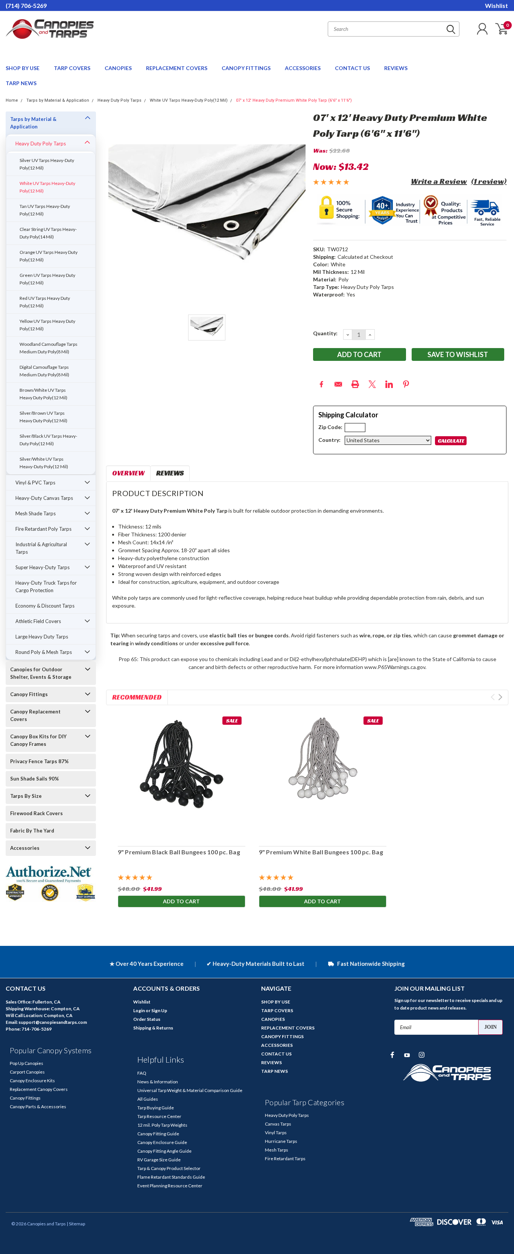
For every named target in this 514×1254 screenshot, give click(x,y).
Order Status (146, 1019)
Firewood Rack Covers (36, 813)
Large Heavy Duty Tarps (41, 637)
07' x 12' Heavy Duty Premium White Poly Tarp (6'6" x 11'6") (294, 100)
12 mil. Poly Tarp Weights (162, 1125)
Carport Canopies (27, 1072)
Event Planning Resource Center (169, 1185)
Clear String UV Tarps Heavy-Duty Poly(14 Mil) (48, 233)
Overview (128, 473)
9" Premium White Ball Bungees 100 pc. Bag (321, 851)
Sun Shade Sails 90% (34, 779)
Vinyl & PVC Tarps (35, 483)
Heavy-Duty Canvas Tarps (44, 498)
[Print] (355, 384)
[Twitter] (372, 384)
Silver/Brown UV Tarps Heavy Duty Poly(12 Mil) (43, 416)
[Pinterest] (406, 384)
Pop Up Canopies (26, 1063)
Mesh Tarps (276, 1150)
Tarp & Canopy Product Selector (169, 1168)
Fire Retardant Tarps (285, 1158)
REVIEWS (396, 68)
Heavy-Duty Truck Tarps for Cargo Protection (46, 586)
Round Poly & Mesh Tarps (43, 652)
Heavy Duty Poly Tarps (119, 100)
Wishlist (496, 5)
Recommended (137, 697)
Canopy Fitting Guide (158, 1133)
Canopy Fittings (29, 694)
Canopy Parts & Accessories (38, 1106)
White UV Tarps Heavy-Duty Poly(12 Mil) (189, 100)
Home (12, 100)
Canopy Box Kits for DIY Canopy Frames (38, 740)
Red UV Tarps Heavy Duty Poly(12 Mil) (45, 302)
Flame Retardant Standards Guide (171, 1177)
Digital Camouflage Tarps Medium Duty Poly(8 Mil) (44, 370)
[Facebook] (321, 384)
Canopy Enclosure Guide (162, 1142)
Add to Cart (181, 901)
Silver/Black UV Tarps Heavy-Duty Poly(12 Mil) (48, 439)
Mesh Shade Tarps (35, 513)
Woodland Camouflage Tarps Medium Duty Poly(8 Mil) (49, 347)
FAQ (141, 1073)
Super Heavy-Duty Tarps (42, 567)
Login (139, 1010)
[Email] (338, 384)
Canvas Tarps (278, 1124)
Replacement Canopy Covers (39, 1089)
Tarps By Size (26, 796)
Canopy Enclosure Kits (32, 1080)
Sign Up (159, 1010)
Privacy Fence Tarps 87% (39, 761)
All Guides (147, 1099)
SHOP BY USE (23, 68)
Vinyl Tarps (276, 1132)
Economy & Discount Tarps (45, 606)
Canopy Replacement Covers (35, 715)
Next (500, 697)
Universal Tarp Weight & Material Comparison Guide (189, 1090)
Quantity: (325, 333)
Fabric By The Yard (32, 831)
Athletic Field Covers (38, 621)
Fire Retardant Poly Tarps (43, 529)
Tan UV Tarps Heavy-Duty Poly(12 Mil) (45, 210)
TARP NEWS (21, 83)
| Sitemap (76, 1224)
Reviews (170, 473)
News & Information (157, 1081)
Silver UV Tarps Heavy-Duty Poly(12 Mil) (47, 164)
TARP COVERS (72, 68)
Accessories (25, 848)
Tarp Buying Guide (155, 1107)
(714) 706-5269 (26, 5)
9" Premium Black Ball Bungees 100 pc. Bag (178, 851)
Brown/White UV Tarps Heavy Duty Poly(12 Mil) (43, 393)
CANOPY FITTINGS (247, 68)
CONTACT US (353, 68)
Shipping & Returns (153, 1028)
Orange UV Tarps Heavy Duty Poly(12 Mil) (49, 256)
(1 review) (488, 181)
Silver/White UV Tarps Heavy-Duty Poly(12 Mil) (44, 462)
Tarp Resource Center (159, 1116)
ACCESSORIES (303, 68)
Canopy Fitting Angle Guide (164, 1151)
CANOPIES (119, 68)
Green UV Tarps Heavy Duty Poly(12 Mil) (47, 279)
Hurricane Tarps (281, 1141)
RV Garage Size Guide (159, 1159)
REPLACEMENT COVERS (177, 68)
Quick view (181, 776)
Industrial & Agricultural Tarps (41, 548)
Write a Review (439, 181)
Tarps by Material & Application (57, 100)
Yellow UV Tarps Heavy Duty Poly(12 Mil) (47, 324)
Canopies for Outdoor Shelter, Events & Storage (40, 673)
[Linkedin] (389, 384)
